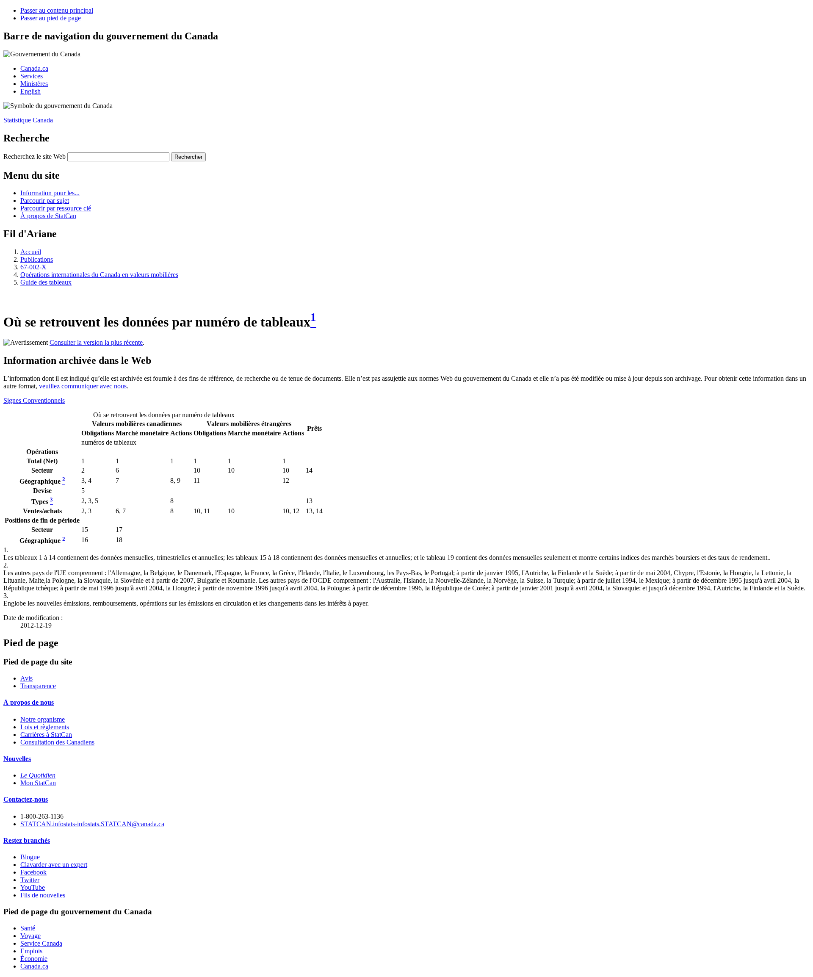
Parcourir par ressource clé (55, 208)
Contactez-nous (25, 799)
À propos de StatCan (48, 215)
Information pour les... (50, 193)
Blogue (30, 857)
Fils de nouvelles (42, 895)
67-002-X (33, 267)
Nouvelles (17, 758)
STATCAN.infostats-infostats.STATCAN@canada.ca (92, 824)
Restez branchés (26, 840)
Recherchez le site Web (34, 156)
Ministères (34, 83)
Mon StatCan (38, 782)
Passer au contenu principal (56, 10)
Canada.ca (34, 68)
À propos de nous (28, 702)
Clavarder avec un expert (53, 864)
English (30, 91)
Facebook (33, 872)
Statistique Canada (28, 120)
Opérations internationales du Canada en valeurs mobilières (99, 274)
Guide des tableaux (46, 282)
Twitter (29, 879)
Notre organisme (42, 719)
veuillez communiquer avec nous (83, 386)
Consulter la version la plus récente (96, 342)
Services (31, 76)
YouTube (32, 887)
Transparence (38, 685)
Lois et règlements (44, 727)
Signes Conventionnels (34, 400)
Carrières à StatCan (46, 734)
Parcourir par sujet (44, 200)
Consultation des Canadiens (57, 742)
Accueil (30, 251)
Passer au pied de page (50, 18)
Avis (26, 678)
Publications (36, 259)
